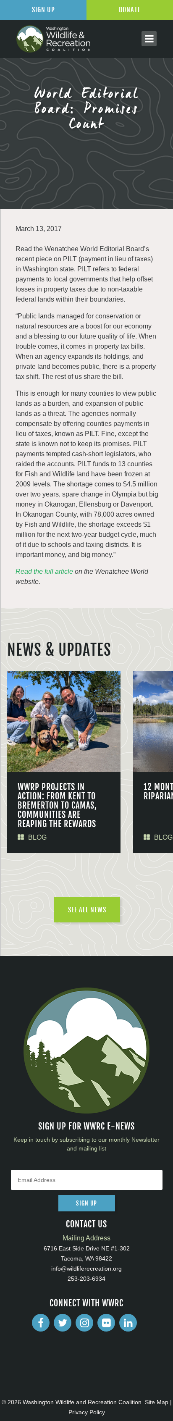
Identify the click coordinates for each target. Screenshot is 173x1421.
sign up (86, 1203)
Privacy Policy (86, 1412)
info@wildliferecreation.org (86, 1268)
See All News (87, 910)
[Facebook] (41, 1323)
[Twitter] (62, 1323)
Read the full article (44, 571)
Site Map (156, 1402)
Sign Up (43, 9)
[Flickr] (106, 1323)
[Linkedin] (128, 1323)
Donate (130, 9)
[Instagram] (84, 1323)
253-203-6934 (86, 1278)
